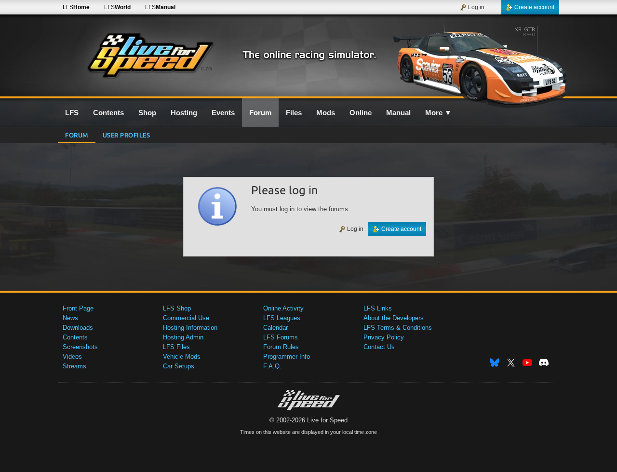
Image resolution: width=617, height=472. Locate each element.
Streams (74, 366)
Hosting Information (190, 327)
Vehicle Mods (182, 356)
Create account (534, 7)
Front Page (78, 308)
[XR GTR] (476, 61)
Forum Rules (281, 347)
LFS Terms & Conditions (397, 327)
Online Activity (283, 308)
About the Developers (393, 318)
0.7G (206, 68)
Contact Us (379, 347)
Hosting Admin (183, 337)
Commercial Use (186, 318)
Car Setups (178, 366)
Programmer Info (286, 356)
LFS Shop (177, 308)
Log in (476, 7)
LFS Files (176, 347)
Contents (75, 337)
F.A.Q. (272, 366)
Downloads (78, 327)
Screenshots (80, 347)
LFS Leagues (281, 318)
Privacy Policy (383, 337)
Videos (72, 356)
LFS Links (377, 308)
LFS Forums (280, 337)
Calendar (275, 327)
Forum (76, 135)
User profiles (126, 135)
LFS (76, 7)
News (70, 318)
